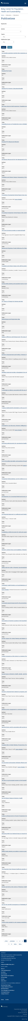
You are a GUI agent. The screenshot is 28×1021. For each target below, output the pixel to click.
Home (2, 15)
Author (3, 29)
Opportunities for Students (7, 975)
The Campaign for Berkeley (7, 990)
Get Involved (4, 974)
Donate (2, 979)
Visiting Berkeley (5, 992)
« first (7, 941)
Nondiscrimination (22, 1012)
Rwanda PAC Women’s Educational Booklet (12, 88)
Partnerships (4, 977)
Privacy (25, 1014)
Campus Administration (7, 986)
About (3, 968)
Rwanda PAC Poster (7, 70)
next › (16, 944)
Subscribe (3, 980)
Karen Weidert (18, 199)
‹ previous (13, 941)
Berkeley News (5, 988)
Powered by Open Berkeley (20, 1009)
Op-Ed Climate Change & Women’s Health (12, 798)
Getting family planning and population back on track (14, 283)
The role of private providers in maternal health (13, 230)
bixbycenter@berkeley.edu (7, 964)
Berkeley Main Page (6, 985)
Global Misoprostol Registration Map (11, 319)
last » (21, 944)
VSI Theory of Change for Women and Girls (12, 301)
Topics (3, 34)
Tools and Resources (6, 970)
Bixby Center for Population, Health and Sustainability (12, 10)
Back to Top (24, 1019)
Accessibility (24, 1011)
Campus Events (5, 993)
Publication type (5, 39)
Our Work (3, 972)
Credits (7, 999)
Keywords (4, 23)
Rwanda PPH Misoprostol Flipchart (10, 141)
